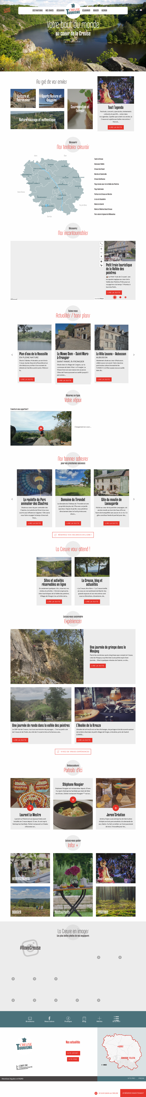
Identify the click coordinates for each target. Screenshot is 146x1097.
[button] (137, 10)
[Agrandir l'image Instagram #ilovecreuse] (19, 972)
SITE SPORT (72, 1053)
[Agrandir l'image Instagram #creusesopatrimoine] (73, 961)
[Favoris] (133, 10)
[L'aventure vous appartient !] (41, 428)
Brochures (30, 1021)
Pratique (68, 1021)
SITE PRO (116, 1021)
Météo (99, 1021)
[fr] (141, 10)
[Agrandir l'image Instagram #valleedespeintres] (19, 994)
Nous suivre (49, 1021)
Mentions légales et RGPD (12, 1079)
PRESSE (141, 1078)
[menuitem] (37, 10)
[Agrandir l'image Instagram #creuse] (62, 994)
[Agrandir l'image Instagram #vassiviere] (41, 972)
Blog (84, 1021)
